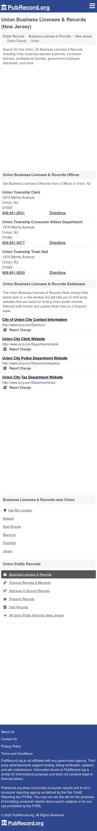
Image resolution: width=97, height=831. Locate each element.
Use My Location (20, 510)
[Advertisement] (48, 116)
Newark (8, 518)
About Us (7, 731)
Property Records (21, 599)
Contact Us (9, 739)
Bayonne (9, 534)
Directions (57, 212)
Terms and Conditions (16, 753)
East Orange (12, 526)
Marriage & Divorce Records (29, 590)
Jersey (7, 551)
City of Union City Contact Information (34, 319)
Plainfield (9, 543)
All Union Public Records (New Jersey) (36, 615)
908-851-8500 (13, 272)
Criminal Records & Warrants (29, 582)
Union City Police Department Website (34, 358)
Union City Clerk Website (23, 338)
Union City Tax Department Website (32, 377)
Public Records (13, 36)
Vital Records (18, 607)
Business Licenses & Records (29, 574)
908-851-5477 (13, 242)
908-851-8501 (13, 212)
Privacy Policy (11, 746)
